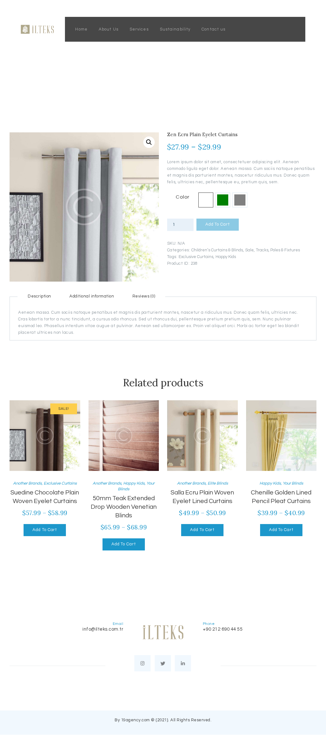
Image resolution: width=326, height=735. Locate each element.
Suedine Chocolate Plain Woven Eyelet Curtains (45, 496)
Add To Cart (217, 224)
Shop (128, 76)
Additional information (91, 296)
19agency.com (135, 720)
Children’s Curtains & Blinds (217, 250)
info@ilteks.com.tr (102, 629)
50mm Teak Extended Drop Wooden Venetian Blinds (124, 506)
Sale (249, 250)
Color (182, 197)
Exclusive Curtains (196, 257)
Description (39, 296)
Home (109, 76)
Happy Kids (226, 257)
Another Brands (27, 483)
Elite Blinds (218, 483)
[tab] (39, 296)
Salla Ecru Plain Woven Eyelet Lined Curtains (202, 496)
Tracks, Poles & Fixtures (278, 250)
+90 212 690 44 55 (223, 629)
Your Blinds (293, 483)
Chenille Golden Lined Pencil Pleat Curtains (281, 496)
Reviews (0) (143, 296)
